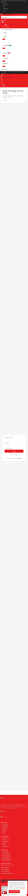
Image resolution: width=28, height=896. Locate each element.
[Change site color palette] (4, 892)
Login (14, 451)
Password (9, 443)
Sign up (20, 458)
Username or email (11, 437)
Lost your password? (14, 454)
